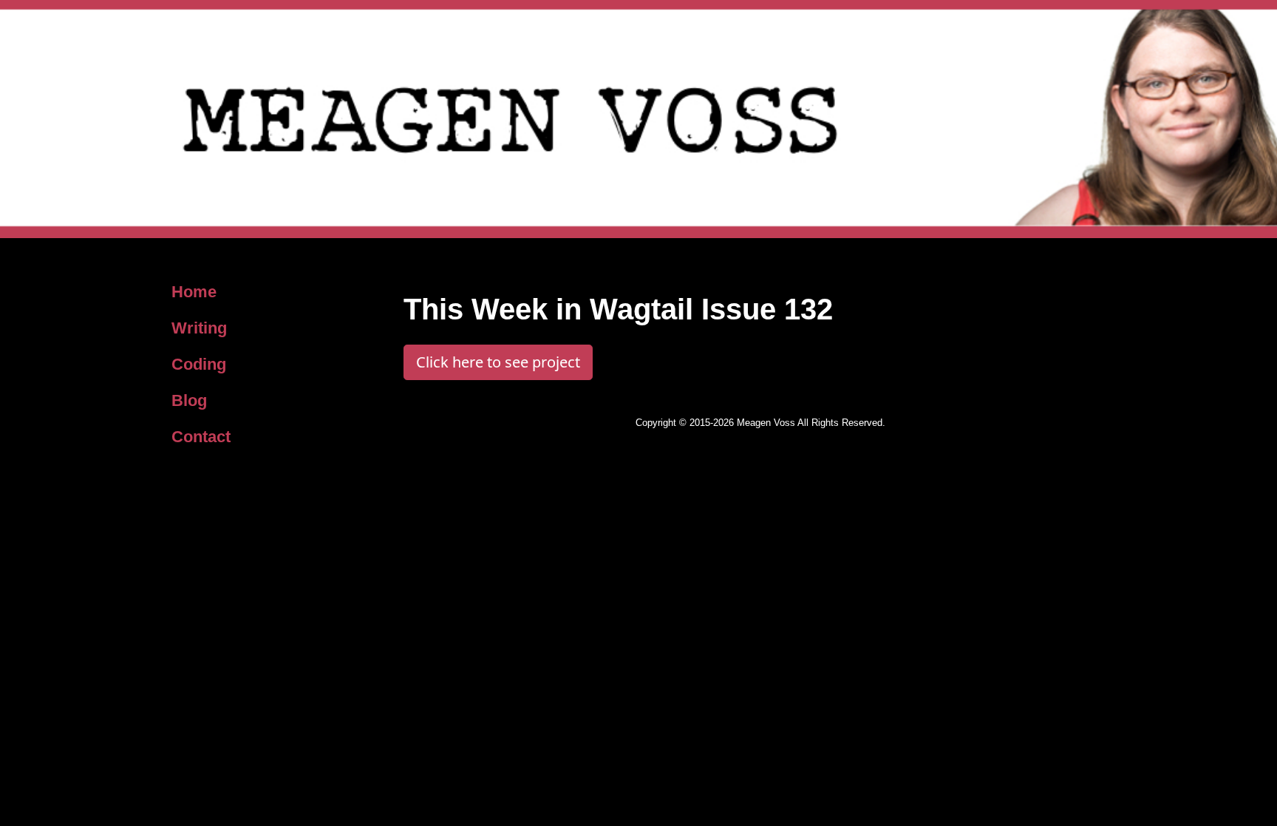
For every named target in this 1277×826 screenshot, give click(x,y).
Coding (198, 364)
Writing (199, 328)
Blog (189, 400)
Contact (201, 436)
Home (194, 291)
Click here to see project (498, 362)
